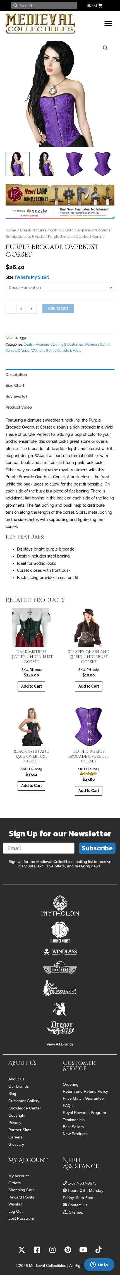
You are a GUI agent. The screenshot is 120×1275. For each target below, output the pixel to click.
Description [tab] (16, 374)
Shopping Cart (21, 1190)
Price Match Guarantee (83, 1098)
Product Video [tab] (19, 407)
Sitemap (76, 1212)
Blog (12, 1093)
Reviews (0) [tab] (16, 396)
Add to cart (58, 308)
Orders (14, 1183)
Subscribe (97, 848)
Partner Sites (19, 1130)
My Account (18, 1176)
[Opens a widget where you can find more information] (99, 1265)
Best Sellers (73, 1127)
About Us (16, 1079)
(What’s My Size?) (32, 277)
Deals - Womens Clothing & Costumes (53, 344)
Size (9, 277)
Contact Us (77, 1205)
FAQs (68, 1106)
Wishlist (15, 1204)
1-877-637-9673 (82, 1183)
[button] (108, 23)
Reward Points (21, 1197)
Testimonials (74, 1120)
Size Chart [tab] (15, 385)
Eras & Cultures (33, 230)
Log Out (15, 1211)
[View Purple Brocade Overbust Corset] (18, 164)
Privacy (14, 1122)
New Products (75, 1134)
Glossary (16, 1144)
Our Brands (18, 1086)
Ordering (70, 1084)
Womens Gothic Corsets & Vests (56, 350)
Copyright (16, 1115)
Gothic (55, 230)
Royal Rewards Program (84, 1113)
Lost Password (21, 1218)
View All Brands (60, 1044)
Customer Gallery (23, 1101)
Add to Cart (31, 686)
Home (11, 230)
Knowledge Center (24, 1108)
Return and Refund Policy (85, 1091)
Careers (15, 1137)
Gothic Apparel (78, 230)
